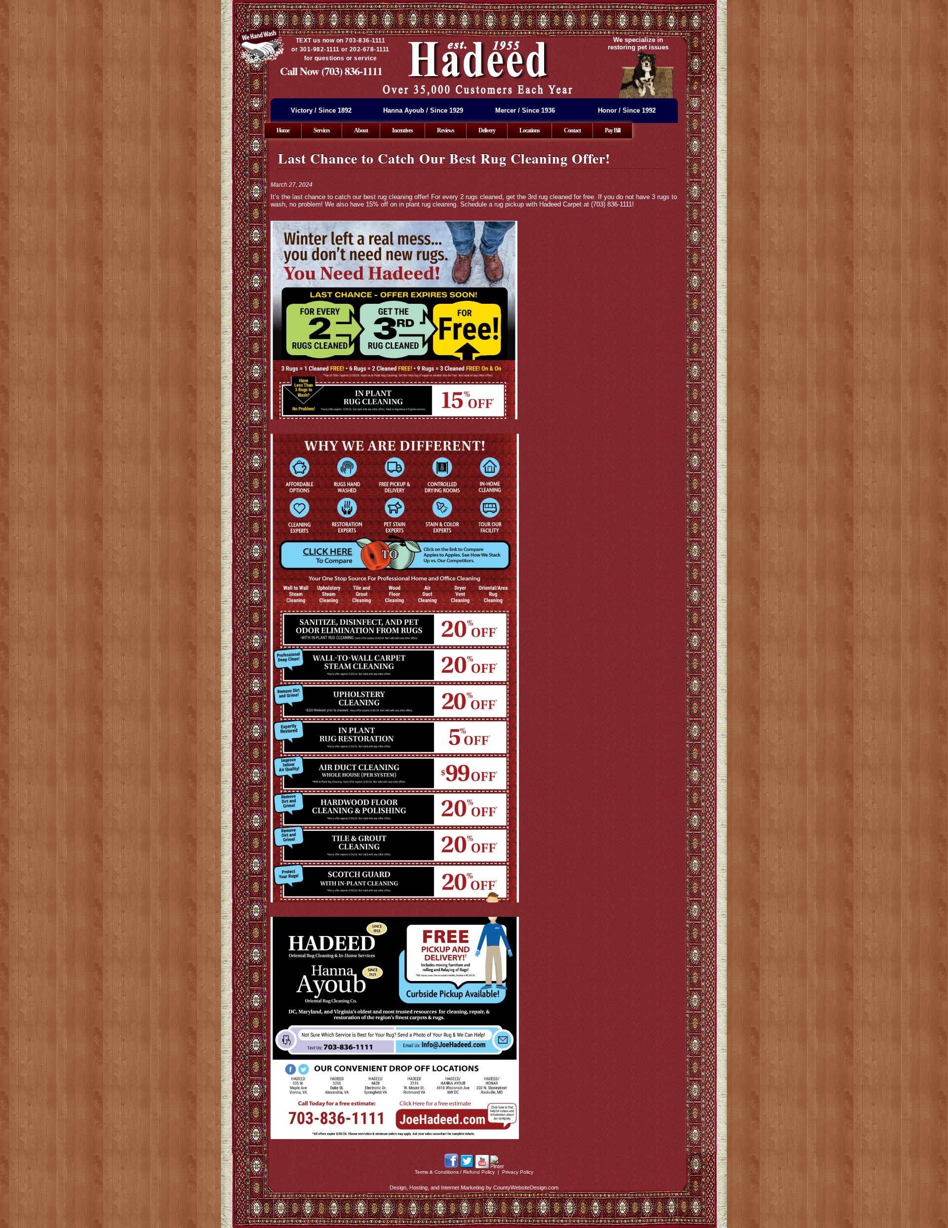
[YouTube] (482, 1166)
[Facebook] (451, 1166)
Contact (572, 130)
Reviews (445, 130)
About (361, 130)
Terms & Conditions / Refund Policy (455, 1172)
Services (322, 130)
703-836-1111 (365, 40)
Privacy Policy (517, 1172)
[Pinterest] (497, 1166)
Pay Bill (612, 130)
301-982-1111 (320, 49)
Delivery (486, 130)
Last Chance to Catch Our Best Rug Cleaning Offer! (444, 158)
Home (282, 130)
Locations (529, 130)
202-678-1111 (370, 49)
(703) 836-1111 (351, 71)
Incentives (402, 130)
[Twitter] (467, 1166)
